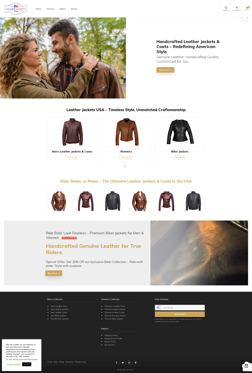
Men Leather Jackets (59, 309)
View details (72, 157)
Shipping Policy (111, 335)
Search (226, 10)
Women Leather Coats (114, 312)
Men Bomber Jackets (60, 319)
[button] (125, 166)
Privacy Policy (80, 362)
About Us (69, 362)
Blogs (61, 362)
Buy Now (52, 273)
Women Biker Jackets (114, 319)
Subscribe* (179, 314)
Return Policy (110, 341)
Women (50, 8)
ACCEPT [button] (27, 364)
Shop (56, 362)
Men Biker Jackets (58, 315)
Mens (38, 8)
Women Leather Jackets (115, 309)
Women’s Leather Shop (115, 306)
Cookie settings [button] (13, 364)
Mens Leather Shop (59, 306)
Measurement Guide (113, 338)
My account (109, 345)
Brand (74, 8)
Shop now (164, 70)
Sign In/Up (236, 10)
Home (49, 362)
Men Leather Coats (59, 312)
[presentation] (242, 17)
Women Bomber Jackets (115, 315)
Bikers (63, 8)
